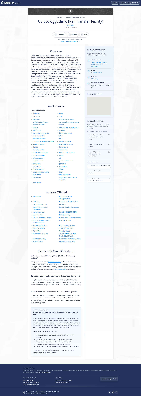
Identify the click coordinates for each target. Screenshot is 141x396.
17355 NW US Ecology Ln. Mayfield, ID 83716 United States (99, 64)
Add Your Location (28, 380)
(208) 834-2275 (97, 73)
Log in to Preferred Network (31, 384)
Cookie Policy (55, 391)
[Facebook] (116, 392)
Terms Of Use (39, 391)
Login (115, 3)
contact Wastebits (49, 352)
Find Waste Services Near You (64, 380)
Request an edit (60, 269)
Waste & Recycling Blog (62, 382)
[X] (109, 392)
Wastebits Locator (54, 262)
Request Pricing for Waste (109, 379)
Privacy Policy (30, 391)
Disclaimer (47, 391)
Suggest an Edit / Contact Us (31, 382)
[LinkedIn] (113, 392)
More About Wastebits (44, 372)
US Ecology (70, 25)
